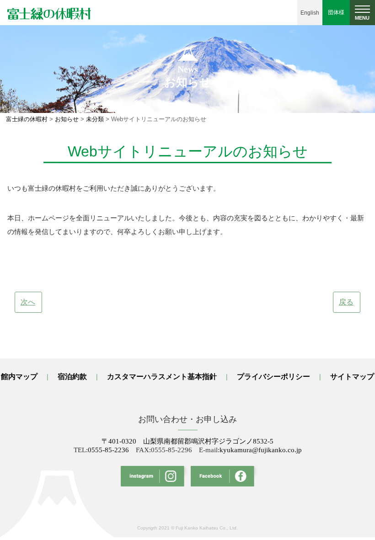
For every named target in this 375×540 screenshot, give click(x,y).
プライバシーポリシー (273, 376)
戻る (346, 302)
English (309, 13)
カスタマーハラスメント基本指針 (162, 376)
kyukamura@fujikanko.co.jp (261, 450)
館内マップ (19, 376)
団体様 (336, 12)
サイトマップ (352, 376)
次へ (28, 302)
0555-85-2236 (108, 450)
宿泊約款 (72, 376)
